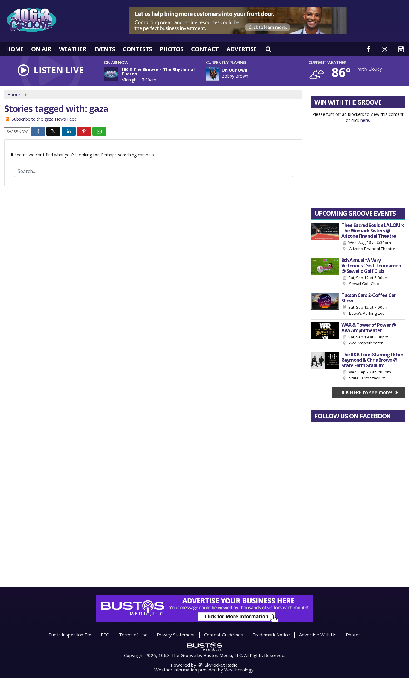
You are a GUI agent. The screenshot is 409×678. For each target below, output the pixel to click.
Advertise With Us (318, 635)
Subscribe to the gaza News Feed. (45, 119)
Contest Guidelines (223, 635)
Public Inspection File (70, 635)
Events (104, 49)
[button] (268, 49)
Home (14, 49)
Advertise (241, 49)
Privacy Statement (176, 635)
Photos (171, 49)
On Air (41, 49)
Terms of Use (133, 635)
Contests (137, 49)
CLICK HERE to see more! (364, 392)
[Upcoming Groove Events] (325, 237)
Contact (205, 49)
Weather (72, 49)
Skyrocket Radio (221, 665)
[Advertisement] (238, 20)
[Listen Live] (260, 74)
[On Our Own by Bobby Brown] (212, 74)
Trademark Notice (271, 635)
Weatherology (239, 670)
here (364, 120)
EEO (105, 635)
